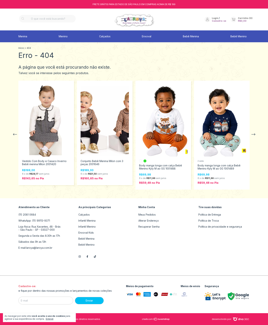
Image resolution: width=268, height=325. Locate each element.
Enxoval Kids (86, 232)
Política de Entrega (209, 214)
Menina (22, 36)
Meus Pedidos (147, 214)
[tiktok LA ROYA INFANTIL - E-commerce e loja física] (95, 256)
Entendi (49, 319)
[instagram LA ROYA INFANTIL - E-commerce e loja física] (79, 256)
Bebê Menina (191, 36)
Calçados (104, 36)
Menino (63, 36)
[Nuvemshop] (156, 319)
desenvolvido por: (222, 319)
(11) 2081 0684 (27, 214)
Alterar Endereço (148, 220)
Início (21, 48)
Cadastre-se (219, 20)
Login (215, 18)
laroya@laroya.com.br (39, 247)
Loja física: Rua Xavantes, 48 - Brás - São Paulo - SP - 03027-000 (39, 228)
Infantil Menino (87, 226)
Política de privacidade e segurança (220, 226)
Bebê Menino (238, 36)
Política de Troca (208, 220)
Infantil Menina (87, 220)
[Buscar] (22, 18)
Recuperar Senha (149, 226)
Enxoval (146, 36)
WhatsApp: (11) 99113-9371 (34, 220)
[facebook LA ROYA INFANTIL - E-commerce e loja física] (87, 256)
